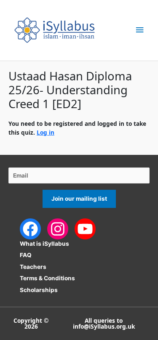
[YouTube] (85, 228)
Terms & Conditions (47, 278)
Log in (45, 132)
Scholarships (39, 290)
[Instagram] (57, 228)
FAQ (26, 255)
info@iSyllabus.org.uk (104, 326)
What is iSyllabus (44, 243)
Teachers (33, 266)
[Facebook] (30, 228)
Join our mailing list (79, 198)
